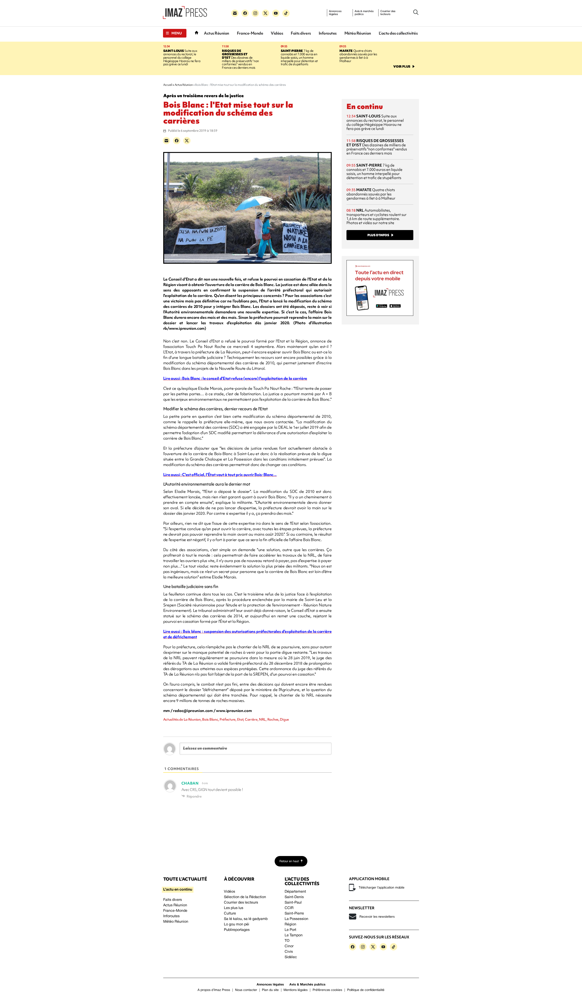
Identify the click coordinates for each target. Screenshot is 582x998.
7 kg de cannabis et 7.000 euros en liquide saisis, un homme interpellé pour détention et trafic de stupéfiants (299, 57)
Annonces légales (335, 12)
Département (295, 891)
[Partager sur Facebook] (176, 140)
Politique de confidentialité (365, 990)
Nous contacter (246, 990)
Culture (230, 913)
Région (290, 924)
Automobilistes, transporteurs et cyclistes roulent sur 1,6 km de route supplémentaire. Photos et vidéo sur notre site (376, 216)
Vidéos (277, 33)
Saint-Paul (293, 902)
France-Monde (250, 33)
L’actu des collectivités (398, 33)
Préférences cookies (327, 990)
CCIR (289, 908)
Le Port (290, 930)
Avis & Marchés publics (307, 984)
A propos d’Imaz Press (214, 990)
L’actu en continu (177, 889)
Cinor (289, 946)
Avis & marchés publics (364, 12)
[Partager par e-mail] (166, 140)
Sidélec (291, 957)
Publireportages (237, 930)
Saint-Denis (294, 897)
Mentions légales (295, 990)
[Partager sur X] (187, 140)
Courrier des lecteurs (388, 12)
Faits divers (301, 33)
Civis (289, 951)
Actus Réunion (216, 33)
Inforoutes (328, 33)
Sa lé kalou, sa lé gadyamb (246, 919)
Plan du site (270, 990)
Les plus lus (233, 908)
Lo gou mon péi (236, 924)
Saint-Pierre (294, 913)
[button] (174, 33)
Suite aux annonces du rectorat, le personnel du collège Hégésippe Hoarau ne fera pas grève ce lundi (182, 57)
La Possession (296, 919)
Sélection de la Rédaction (245, 897)
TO (287, 940)
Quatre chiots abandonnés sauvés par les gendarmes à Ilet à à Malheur (358, 56)
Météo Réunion (357, 33)
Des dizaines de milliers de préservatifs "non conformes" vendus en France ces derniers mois (240, 59)
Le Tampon (294, 935)
